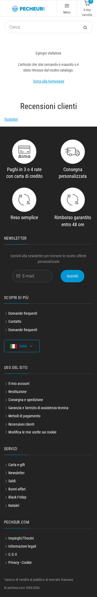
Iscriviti (72, 276)
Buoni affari (17, 489)
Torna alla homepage (48, 81)
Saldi (12, 481)
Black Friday (17, 497)
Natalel (13, 505)
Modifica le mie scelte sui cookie (32, 432)
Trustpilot (11, 119)
